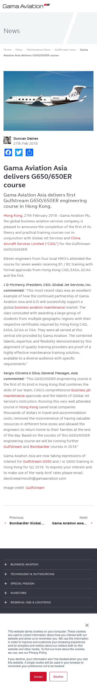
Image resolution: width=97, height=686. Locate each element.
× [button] (87, 623)
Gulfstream (13, 446)
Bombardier (40, 446)
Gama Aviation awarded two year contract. (70, 523)
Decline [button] (58, 676)
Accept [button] (38, 676)
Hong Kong (13, 215)
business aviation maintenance (40, 307)
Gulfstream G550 (37, 461)
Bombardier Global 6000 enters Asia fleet (27, 523)
